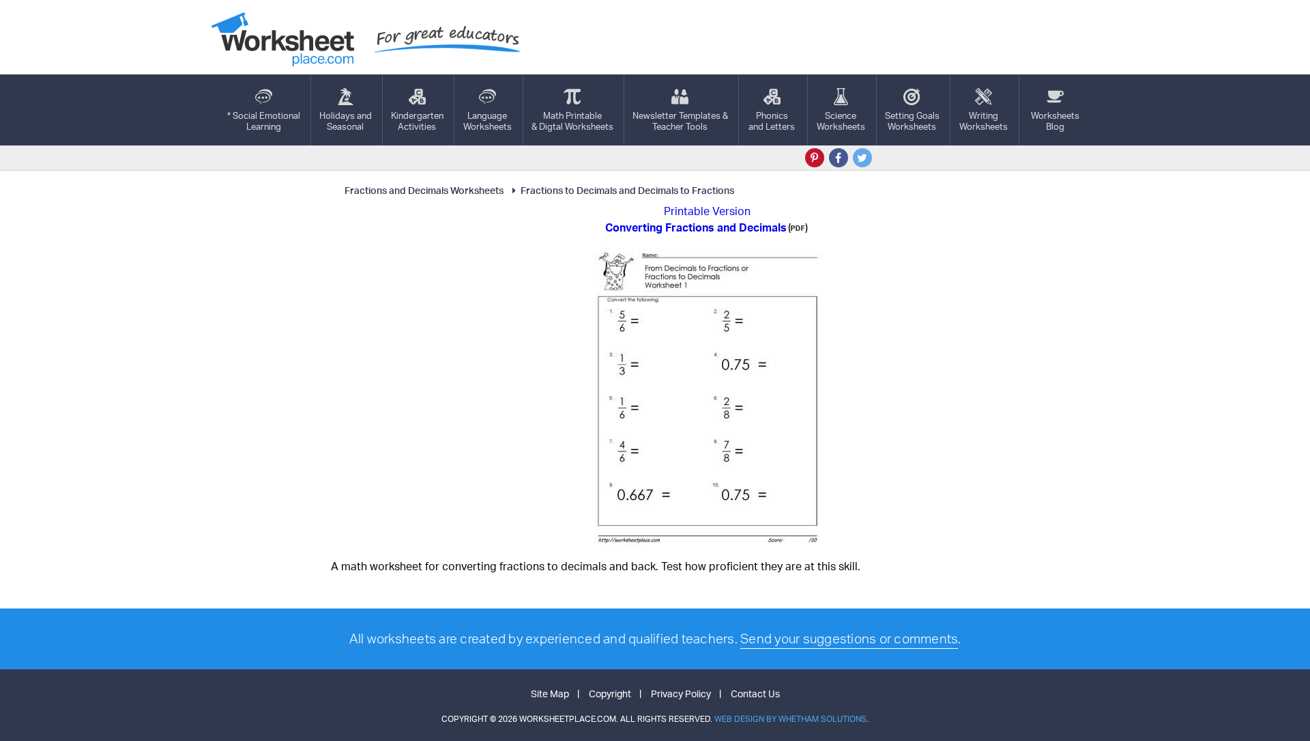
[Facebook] (838, 157)
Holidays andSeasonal (345, 121)
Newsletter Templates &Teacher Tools (680, 121)
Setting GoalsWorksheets (912, 121)
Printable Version (707, 211)
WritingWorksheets (983, 121)
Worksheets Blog (1055, 121)
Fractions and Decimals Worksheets (424, 190)
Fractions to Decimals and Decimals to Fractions (627, 190)
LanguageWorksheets (487, 121)
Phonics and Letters (771, 121)
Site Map (550, 693)
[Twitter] (862, 157)
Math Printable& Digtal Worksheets (572, 121)
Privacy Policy (681, 693)
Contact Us (755, 693)
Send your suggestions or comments (849, 638)
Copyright (610, 693)
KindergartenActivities (417, 121)
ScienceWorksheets (841, 121)
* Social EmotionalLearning (263, 121)
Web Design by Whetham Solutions (790, 719)
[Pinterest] (814, 157)
